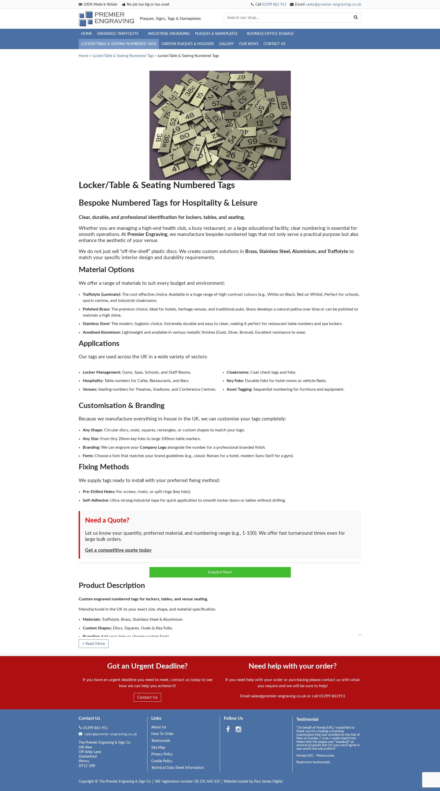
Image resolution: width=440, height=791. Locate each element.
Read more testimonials (313, 762)
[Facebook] (228, 730)
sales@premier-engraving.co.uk (333, 4)
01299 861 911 (274, 4)
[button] (93, 643)
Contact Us (274, 44)
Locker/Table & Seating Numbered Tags (118, 44)
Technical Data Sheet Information (177, 768)
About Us (158, 727)
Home (86, 34)
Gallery (226, 44)
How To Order (162, 734)
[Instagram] (238, 730)
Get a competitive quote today (118, 550)
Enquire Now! (220, 572)
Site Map (158, 748)
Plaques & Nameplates (216, 34)
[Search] (355, 17)
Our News (248, 44)
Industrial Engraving (169, 34)
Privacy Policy (162, 754)
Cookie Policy (161, 761)
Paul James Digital (268, 781)
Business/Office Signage (270, 34)
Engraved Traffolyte (118, 34)
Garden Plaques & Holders (187, 44)
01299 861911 (332, 696)
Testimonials (160, 741)
